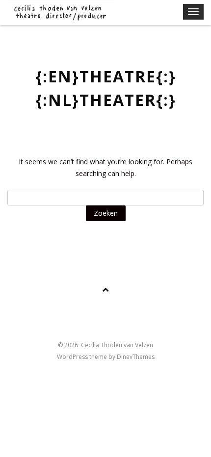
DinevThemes (136, 357)
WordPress (73, 357)
